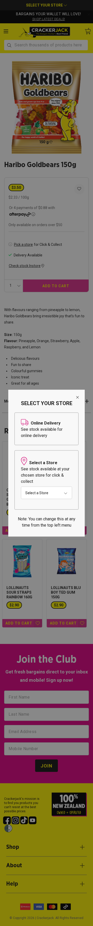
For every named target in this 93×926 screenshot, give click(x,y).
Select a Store (36, 493)
